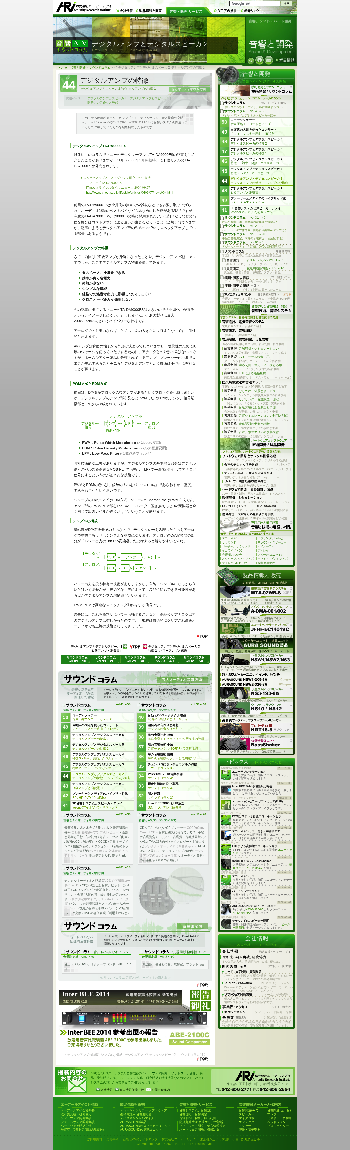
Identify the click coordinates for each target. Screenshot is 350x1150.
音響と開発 (78, 67)
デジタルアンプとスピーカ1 (106, 98)
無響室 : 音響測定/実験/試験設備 (83, 1130)
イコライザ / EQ (232, 550)
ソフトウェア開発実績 (76, 1118)
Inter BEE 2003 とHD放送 (166, 805)
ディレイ (263, 550)
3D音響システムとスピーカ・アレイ (97, 805)
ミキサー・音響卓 (279, 1118)
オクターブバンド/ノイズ (238, 558)
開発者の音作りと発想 (102, 102)
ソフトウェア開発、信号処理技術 (202, 1126)
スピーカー (246, 1114)
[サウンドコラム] (250, 60)
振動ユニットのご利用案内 (262, 866)
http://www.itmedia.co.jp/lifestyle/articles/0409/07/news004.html (129, 192)
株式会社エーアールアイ (179, 1139)
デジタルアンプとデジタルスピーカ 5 (98, 746)
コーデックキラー (92, 717)
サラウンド (229, 542)
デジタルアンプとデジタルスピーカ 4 (98, 756)
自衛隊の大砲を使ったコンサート (95, 727)
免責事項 (112, 1139)
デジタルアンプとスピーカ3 (149, 98)
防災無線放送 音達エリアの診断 (201, 1122)
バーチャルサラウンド (236, 546)
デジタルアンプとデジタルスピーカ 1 (98, 786)
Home (62, 67)
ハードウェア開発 (155, 1073)
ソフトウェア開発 (183, 1073)
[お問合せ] (268, 60)
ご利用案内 (94, 1139)
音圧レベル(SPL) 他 (234, 562)
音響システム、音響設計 (196, 1110)
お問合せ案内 (160, 1090)
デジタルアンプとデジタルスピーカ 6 (98, 737)
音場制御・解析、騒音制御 (197, 1118)
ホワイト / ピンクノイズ (273, 558)
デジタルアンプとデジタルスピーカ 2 (101, 776)
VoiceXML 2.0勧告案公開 (165, 776)
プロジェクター (278, 1126)
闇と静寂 (161, 796)
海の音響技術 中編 (173, 746)
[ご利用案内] (259, 60)
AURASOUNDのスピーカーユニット (145, 1126)
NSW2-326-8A (254, 909)
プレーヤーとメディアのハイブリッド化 (100, 796)
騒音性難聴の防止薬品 (163, 786)
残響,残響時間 (266, 562)
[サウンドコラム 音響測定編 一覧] (135, 933)
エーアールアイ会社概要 (78, 1110)
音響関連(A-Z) (248, 1110)
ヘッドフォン (276, 1122)
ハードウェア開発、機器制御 (199, 1130)
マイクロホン (248, 1118)
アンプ (271, 1114)
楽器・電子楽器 (249, 1130)
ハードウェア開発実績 (76, 1126)
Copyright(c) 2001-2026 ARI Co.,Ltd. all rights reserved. (175, 1144)
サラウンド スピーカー (272, 542)
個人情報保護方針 (131, 1090)
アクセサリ (246, 1126)
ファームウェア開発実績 (78, 1122)
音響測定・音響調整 (193, 1114)
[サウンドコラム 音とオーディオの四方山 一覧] (135, 686)
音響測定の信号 (232, 554)
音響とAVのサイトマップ (140, 1139)
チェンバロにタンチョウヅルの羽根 (172, 766)
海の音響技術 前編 (174, 756)
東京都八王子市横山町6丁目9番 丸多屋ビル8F (231, 1139)
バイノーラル (266, 546)
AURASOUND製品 (133, 1122)
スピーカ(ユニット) (270, 554)
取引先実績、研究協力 (76, 1114)
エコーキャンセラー (235, 538)
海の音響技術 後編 (176, 737)
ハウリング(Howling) (270, 538)
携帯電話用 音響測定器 (136, 1114)
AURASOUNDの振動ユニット (141, 1130)
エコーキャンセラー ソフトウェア (143, 1110)
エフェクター (248, 1122)
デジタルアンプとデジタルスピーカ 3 (98, 766)
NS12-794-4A (241, 912)
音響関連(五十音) (279, 1110)
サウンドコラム (99, 67)
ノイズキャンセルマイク (137, 1118)
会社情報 (106, 1090)
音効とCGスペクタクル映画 (168, 717)
